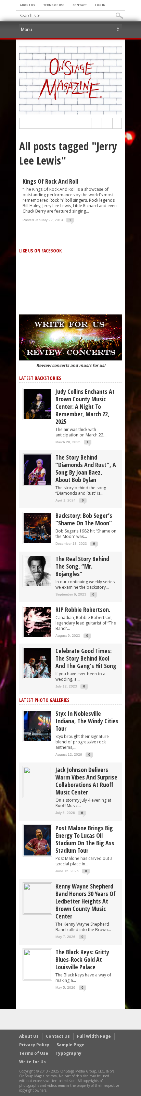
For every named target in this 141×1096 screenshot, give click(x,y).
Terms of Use (53, 5)
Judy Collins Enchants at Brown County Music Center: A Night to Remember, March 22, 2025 (85, 406)
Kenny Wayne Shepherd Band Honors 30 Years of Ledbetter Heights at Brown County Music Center (85, 901)
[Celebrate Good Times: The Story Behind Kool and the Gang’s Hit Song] (37, 663)
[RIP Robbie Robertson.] (37, 621)
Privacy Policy (34, 1045)
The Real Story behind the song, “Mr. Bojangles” (82, 566)
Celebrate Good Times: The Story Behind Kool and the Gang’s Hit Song (85, 658)
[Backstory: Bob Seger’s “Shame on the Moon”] (37, 527)
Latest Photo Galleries (44, 700)
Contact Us (58, 1036)
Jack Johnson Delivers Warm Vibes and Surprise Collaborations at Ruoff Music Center (86, 781)
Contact (80, 5)
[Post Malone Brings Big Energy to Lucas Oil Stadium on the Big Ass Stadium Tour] (37, 840)
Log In (100, 5)
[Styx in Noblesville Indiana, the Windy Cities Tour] (37, 725)
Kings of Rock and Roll (50, 181)
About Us (27, 5)
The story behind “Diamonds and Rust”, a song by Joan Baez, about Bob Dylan (85, 468)
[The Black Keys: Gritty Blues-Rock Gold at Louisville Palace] (37, 964)
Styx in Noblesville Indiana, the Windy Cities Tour (86, 721)
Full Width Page (94, 1036)
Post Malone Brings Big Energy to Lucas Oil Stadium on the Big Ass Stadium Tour (84, 839)
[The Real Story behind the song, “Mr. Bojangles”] (37, 571)
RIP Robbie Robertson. (82, 609)
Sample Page (70, 1045)
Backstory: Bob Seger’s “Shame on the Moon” (83, 519)
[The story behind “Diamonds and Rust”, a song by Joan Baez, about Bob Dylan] (37, 469)
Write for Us (32, 1062)
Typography (68, 1053)
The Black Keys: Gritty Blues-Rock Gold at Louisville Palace (82, 959)
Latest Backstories (40, 378)
